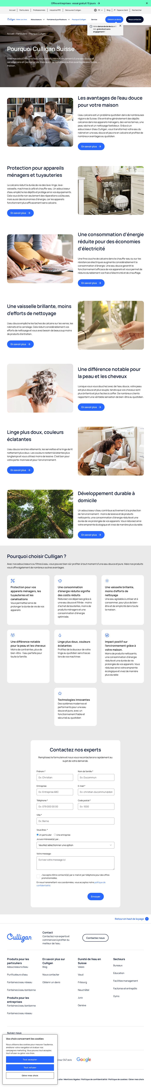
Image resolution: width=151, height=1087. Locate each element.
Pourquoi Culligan (79, 19)
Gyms (116, 996)
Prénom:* (41, 771)
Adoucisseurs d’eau (17, 966)
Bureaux (117, 965)
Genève (82, 1005)
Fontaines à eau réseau (19, 982)
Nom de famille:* (85, 771)
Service (94, 19)
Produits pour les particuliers (18, 961)
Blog (108, 10)
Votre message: (44, 853)
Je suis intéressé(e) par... (48, 839)
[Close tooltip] (119, 27)
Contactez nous (95, 938)
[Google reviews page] (83, 1059)
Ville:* (39, 814)
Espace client (122, 10)
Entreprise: (42, 786)
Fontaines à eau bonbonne (21, 990)
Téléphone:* (42, 800)
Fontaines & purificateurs (57, 19)
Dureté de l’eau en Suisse (89, 961)
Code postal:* (84, 800)
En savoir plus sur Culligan (53, 961)
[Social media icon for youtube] (61, 1039)
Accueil (12, 10)
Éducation (118, 973)
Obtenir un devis (113, 20)
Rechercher (137, 10)
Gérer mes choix (30, 1075)
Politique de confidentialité (94, 1079)
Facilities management (125, 980)
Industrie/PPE (55, 10)
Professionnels (39, 10)
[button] (132, 919)
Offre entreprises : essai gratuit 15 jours (73, 3)
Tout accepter (30, 1059)
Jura (80, 997)
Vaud (80, 974)
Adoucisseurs (36, 19)
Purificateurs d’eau (17, 974)
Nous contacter (134, 19)
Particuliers (24, 10)
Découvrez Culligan (73, 10)
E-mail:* (81, 786)
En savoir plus (89, 146)
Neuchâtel (83, 990)
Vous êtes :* (42, 829)
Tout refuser (30, 1067)
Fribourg (82, 982)
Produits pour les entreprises (18, 1000)
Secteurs (119, 959)
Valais (81, 966)
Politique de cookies (118, 1079)
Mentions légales (72, 1079)
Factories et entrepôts (125, 988)
